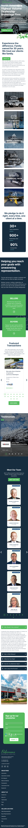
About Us (3, 797)
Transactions (4, 818)
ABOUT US (6, 58)
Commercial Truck (5, 785)
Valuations (3, 816)
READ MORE (9, 388)
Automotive (3, 773)
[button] (5, 394)
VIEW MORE (13, 403)
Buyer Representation (6, 813)
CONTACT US (6, 30)
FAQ (2, 821)
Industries (7, 733)
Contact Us (3, 794)
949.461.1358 (5, 761)
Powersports (4, 783)
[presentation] (1, 380)
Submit (13, 739)
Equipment (3, 788)
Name (6, 724)
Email (6, 728)
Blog (2, 804)
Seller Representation (6, 811)
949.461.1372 (5, 760)
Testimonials (4, 799)
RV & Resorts (4, 778)
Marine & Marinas (5, 780)
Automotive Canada (5, 775)
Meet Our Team (14, 479)
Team (2, 802)
